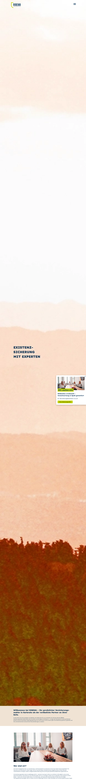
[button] (75, 4)
